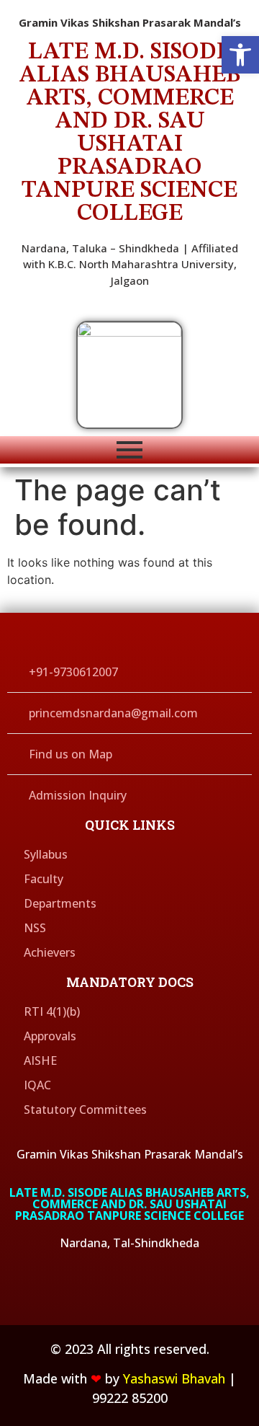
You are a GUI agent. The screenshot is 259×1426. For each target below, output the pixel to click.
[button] (240, 55)
